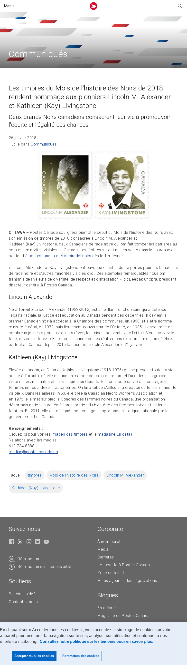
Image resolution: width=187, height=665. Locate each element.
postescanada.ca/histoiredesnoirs (60, 256)
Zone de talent (110, 572)
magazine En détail (115, 434)
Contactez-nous (23, 601)
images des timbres (70, 434)
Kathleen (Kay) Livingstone (36, 488)
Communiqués (44, 144)
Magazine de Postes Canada (123, 615)
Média (103, 549)
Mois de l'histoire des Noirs (74, 475)
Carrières (105, 557)
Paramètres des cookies (80, 656)
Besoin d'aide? (22, 594)
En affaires (107, 608)
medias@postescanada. (33, 452)
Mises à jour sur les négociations (127, 580)
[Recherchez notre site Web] (180, 6)
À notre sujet (109, 541)
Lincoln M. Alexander (125, 475)
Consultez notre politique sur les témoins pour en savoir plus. (96, 641)
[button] (44, 6)
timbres (35, 475)
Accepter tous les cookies (34, 656)
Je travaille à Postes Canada (123, 565)
